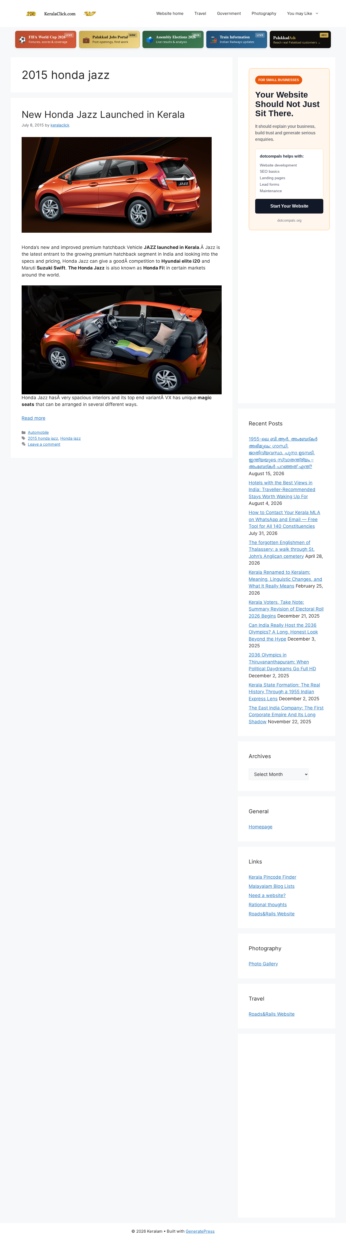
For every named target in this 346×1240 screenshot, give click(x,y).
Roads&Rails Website (272, 913)
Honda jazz (70, 438)
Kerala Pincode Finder (272, 877)
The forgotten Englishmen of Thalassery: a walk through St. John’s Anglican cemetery (282, 549)
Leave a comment (44, 444)
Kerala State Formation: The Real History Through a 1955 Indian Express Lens (284, 691)
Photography (264, 13)
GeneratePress (200, 1231)
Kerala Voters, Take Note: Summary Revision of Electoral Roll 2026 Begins (286, 609)
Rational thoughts (268, 904)
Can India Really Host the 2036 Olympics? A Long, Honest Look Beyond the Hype (283, 632)
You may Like (299, 13)
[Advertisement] (286, 311)
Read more (33, 418)
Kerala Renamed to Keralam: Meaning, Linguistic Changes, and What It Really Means (285, 579)
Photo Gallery (263, 963)
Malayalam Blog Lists (272, 886)
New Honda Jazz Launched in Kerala (103, 114)
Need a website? (267, 895)
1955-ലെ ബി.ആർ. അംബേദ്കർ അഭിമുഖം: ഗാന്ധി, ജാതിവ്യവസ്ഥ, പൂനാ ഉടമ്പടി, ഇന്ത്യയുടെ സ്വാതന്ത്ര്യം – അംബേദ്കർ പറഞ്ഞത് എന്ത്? (283, 452)
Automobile (38, 432)
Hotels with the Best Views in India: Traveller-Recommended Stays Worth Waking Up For (282, 489)
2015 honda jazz (43, 438)
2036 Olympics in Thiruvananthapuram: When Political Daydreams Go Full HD (282, 661)
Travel (200, 13)
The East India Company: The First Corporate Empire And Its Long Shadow (286, 714)
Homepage (260, 826)
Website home (170, 13)
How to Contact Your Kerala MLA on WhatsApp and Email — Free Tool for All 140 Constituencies (284, 519)
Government (229, 13)
